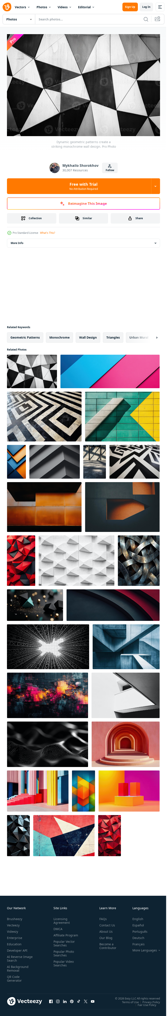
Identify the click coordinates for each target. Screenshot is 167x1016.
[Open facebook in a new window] (51, 999)
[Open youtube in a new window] (92, 999)
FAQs (101, 917)
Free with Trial (83, 186)
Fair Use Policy (143, 1002)
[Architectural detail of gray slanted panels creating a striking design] (54, 459)
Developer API (17, 948)
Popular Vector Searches (63, 945)
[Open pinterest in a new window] (71, 999)
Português (136, 929)
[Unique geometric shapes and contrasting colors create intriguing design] (122, 505)
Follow (110, 170)
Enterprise (14, 936)
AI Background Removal (17, 966)
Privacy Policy (148, 1000)
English (134, 917)
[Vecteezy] (7, 7)
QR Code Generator (14, 976)
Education (14, 942)
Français (135, 942)
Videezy (12, 929)
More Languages (141, 948)
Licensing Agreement (61, 918)
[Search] (146, 19)
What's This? (47, 233)
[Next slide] (150, 335)
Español (135, 923)
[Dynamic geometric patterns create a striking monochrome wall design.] (32, 369)
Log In (146, 7)
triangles (113, 335)
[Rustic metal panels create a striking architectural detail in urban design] (44, 505)
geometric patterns (25, 335)
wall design (88, 335)
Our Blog (104, 936)
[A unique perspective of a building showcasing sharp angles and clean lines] (126, 693)
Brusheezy (14, 917)
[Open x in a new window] (85, 999)
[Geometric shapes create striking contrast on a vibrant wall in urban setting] (122, 414)
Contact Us (105, 923)
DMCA (57, 927)
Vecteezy (13, 923)
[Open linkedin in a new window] (65, 999)
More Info (17, 241)
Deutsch (135, 936)
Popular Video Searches (63, 965)
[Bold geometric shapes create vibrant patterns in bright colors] (110, 369)
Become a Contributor (106, 944)
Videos (63, 7)
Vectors (20, 7)
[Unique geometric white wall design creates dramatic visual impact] (76, 558)
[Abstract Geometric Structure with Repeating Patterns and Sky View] (48, 644)
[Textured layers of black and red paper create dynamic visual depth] (113, 603)
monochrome (59, 335)
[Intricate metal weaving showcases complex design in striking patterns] (139, 558)
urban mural (138, 335)
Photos (42, 7)
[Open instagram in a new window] (58, 999)
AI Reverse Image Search (17, 956)
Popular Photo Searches (63, 955)
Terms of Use (127, 1000)
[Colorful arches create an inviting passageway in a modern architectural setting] (126, 742)
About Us (104, 929)
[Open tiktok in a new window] (78, 999)
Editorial (84, 7)
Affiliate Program (59, 935)
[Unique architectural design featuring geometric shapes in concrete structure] (126, 644)
